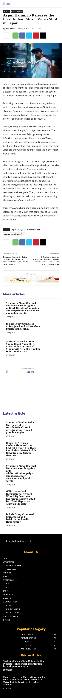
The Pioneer (11, 28)
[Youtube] (54, 544)
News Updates (17, 12)
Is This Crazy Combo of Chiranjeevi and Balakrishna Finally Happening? (23, 326)
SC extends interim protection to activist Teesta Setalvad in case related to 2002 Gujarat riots (46, 261)
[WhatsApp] (15, 35)
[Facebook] (22, 35)
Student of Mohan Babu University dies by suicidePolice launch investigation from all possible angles (20, 427)
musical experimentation (13, 234)
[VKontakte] (49, 544)
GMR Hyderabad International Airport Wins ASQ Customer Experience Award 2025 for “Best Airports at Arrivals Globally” (20, 497)
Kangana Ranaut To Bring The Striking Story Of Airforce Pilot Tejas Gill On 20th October (15, 261)
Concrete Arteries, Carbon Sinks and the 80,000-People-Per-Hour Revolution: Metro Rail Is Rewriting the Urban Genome (21, 449)
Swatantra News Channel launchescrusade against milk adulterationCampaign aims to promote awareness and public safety (22, 308)
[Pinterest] (36, 35)
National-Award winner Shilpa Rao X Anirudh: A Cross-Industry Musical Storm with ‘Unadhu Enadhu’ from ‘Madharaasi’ (23, 346)
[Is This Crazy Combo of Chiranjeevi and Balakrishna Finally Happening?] (49, 328)
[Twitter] (29, 35)
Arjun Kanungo (17, 230)
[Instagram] (38, 544)
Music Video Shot (33, 230)
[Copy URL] (43, 35)
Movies (6, 12)
